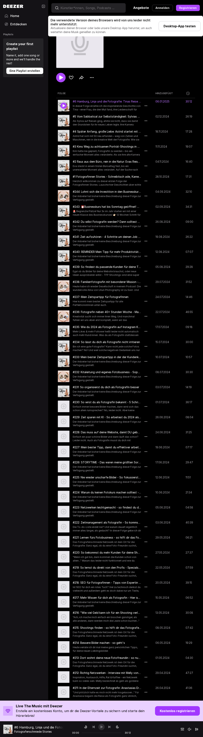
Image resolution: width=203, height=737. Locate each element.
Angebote (141, 8)
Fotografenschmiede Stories (33, 731)
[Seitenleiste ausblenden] (43, 6)
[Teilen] (81, 77)
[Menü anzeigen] (92, 77)
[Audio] (196, 729)
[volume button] (189, 729)
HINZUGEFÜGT (164, 93)
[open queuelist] (182, 729)
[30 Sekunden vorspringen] (117, 727)
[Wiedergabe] (101, 727)
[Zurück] (93, 727)
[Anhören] (61, 77)
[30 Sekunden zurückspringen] (85, 727)
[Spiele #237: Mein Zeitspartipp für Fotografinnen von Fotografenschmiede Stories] (63, 301)
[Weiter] (109, 727)
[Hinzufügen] (71, 77)
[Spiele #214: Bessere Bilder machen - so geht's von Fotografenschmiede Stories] (63, 647)
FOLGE (62, 93)
